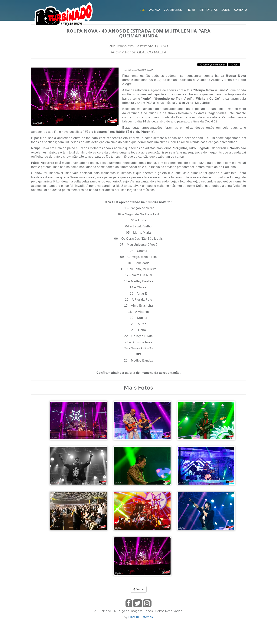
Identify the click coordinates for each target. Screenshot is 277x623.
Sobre (225, 9)
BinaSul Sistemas (140, 617)
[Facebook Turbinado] (128, 603)
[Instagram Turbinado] (147, 603)
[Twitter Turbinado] (137, 603)
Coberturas (173, 9)
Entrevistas (209, 9)
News (192, 9)
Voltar (140, 589)
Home (141, 9)
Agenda (154, 9)
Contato (240, 9)
